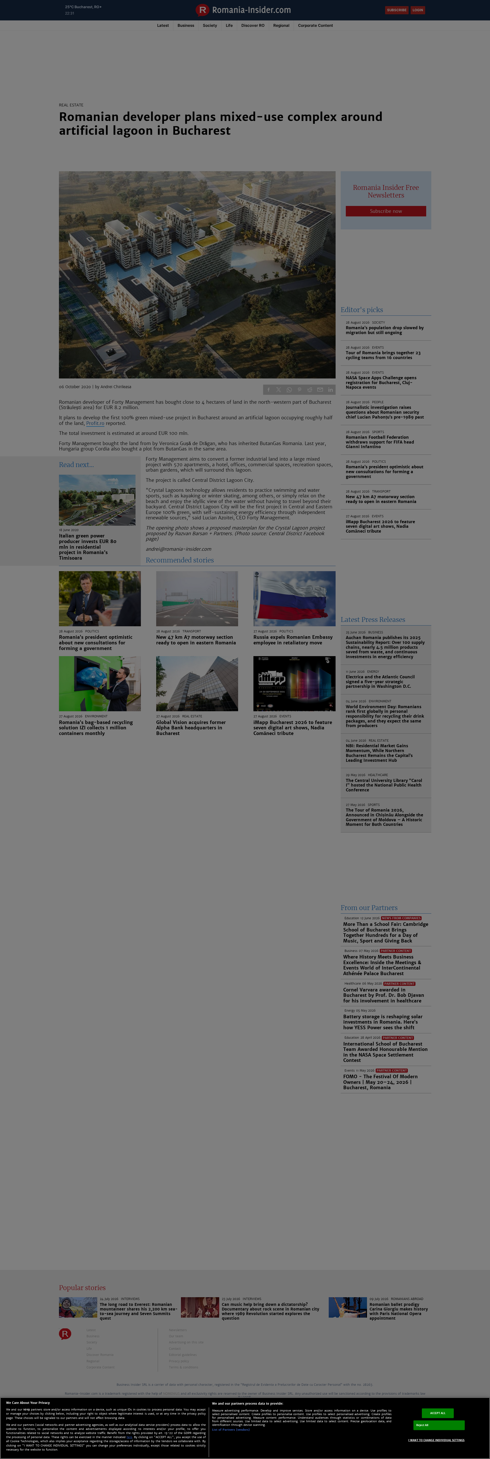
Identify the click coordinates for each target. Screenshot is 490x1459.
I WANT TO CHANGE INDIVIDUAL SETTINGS (436, 1440)
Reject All (422, 1425)
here (129, 1437)
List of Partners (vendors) (231, 1429)
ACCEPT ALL (437, 1413)
